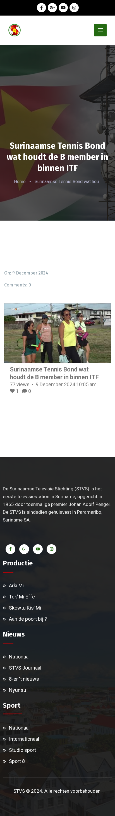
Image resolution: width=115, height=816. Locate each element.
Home (20, 181)
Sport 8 (17, 761)
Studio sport (22, 750)
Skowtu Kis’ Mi (25, 608)
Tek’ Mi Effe (22, 597)
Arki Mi (16, 585)
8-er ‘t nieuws (24, 679)
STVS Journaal (25, 668)
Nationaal (19, 657)
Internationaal (24, 739)
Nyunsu (17, 690)
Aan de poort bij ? (28, 619)
